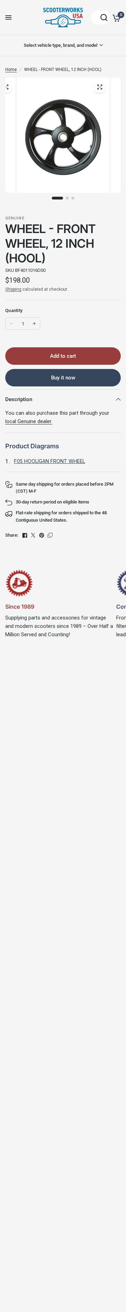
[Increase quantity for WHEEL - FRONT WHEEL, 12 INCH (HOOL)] (34, 323)
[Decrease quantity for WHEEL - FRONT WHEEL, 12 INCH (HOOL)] (11, 323)
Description (18, 399)
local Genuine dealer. (28, 421)
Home (11, 69)
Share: (11, 535)
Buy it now (63, 378)
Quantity (13, 310)
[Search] (100, 17)
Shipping (13, 289)
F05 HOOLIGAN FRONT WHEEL (49, 461)
